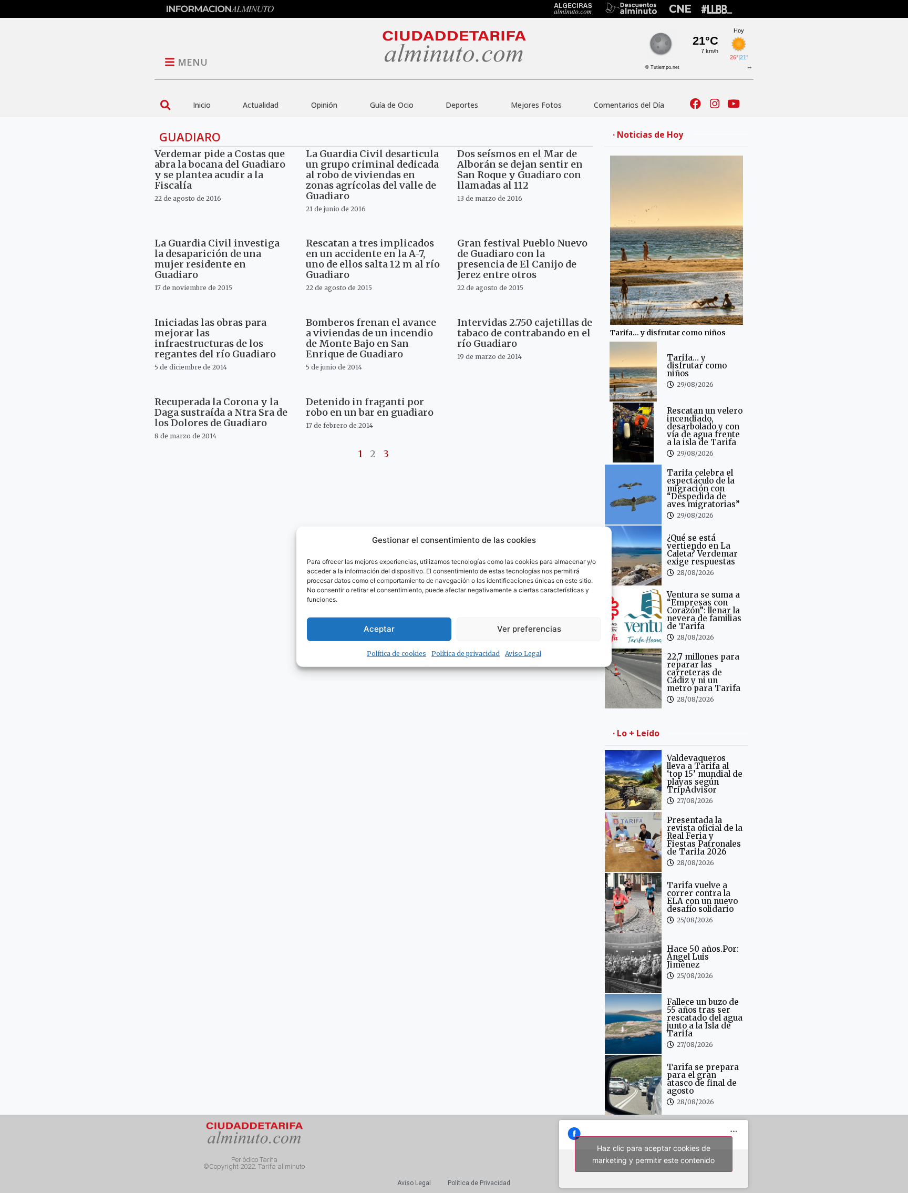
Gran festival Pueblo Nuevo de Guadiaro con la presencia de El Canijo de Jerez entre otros (522, 259)
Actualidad (260, 105)
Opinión (324, 105)
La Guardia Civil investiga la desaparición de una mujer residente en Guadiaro (217, 259)
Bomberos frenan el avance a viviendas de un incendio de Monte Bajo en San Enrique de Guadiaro (371, 338)
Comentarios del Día (629, 105)
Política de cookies (396, 653)
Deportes (462, 105)
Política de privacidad (465, 653)
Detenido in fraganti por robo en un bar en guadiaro (370, 407)
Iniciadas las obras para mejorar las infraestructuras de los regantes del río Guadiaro (215, 338)
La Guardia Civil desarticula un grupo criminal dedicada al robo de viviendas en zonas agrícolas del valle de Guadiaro (372, 175)
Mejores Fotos (536, 105)
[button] (165, 105)
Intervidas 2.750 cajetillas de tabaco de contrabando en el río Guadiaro (524, 332)
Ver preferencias (529, 629)
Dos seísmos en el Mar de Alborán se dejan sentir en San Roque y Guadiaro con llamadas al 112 (520, 169)
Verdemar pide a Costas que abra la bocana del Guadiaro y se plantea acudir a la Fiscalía (219, 169)
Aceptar (379, 629)
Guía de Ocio (392, 105)
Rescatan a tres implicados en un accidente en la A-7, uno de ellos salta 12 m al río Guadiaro (373, 259)
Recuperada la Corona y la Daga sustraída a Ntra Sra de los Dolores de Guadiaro (220, 412)
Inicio (202, 105)
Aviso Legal (523, 653)
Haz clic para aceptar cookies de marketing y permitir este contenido (653, 1154)
